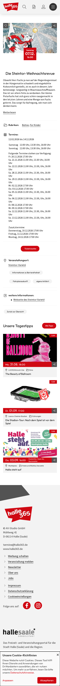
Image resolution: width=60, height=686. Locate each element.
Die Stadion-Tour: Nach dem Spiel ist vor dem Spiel (30, 422)
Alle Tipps (49, 326)
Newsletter (14, 567)
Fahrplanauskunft (20, 281)
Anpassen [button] (7, 680)
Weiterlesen (9, 112)
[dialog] (30, 669)
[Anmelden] (43, 7)
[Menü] (53, 7)
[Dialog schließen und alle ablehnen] (57, 653)
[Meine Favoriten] (33, 7)
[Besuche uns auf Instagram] (38, 605)
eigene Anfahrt (42, 281)
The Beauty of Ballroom (18, 373)
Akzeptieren (47, 680)
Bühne (25, 125)
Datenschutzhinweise (22, 672)
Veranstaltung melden (20, 561)
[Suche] (24, 7)
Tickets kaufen (30, 249)
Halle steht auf (13, 469)
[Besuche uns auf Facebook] (27, 605)
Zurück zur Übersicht (15, 311)
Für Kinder (35, 125)
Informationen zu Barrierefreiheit (26, 272)
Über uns (13, 572)
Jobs (11, 578)
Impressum (14, 585)
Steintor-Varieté (17, 264)
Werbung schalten (18, 556)
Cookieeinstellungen (19, 596)
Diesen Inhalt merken (5, 25)
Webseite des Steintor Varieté (29, 299)
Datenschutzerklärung (20, 591)
